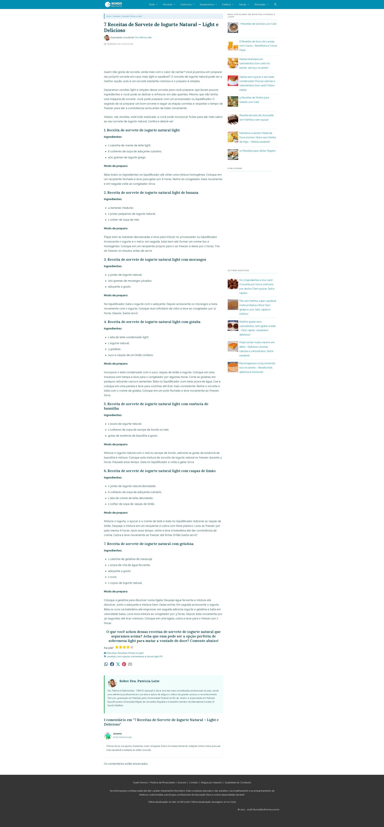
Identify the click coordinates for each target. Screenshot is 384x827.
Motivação (260, 4)
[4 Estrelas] (128, 647)
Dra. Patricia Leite (143, 37)
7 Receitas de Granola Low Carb (258, 23)
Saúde (242, 4)
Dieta (152, 4)
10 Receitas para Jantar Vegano (257, 150)
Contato (193, 782)
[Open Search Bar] (275, 4)
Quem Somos (140, 782)
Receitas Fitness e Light (132, 16)
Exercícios (186, 4)
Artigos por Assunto (211, 782)
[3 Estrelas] (124, 647)
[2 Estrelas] (121, 647)
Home (108, 16)
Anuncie (182, 782)
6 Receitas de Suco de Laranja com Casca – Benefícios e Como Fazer (258, 46)
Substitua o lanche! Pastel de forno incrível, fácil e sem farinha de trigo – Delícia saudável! (257, 137)
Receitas (167, 4)
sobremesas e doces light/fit (146, 656)
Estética (226, 4)
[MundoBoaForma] (114, 4)
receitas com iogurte (118, 656)
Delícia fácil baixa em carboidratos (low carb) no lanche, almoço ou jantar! (254, 63)
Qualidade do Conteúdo (238, 782)
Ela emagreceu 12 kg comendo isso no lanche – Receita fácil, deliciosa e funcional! (257, 367)
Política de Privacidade (162, 782)
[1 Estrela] (117, 647)
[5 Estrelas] (132, 647)
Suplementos (207, 4)
